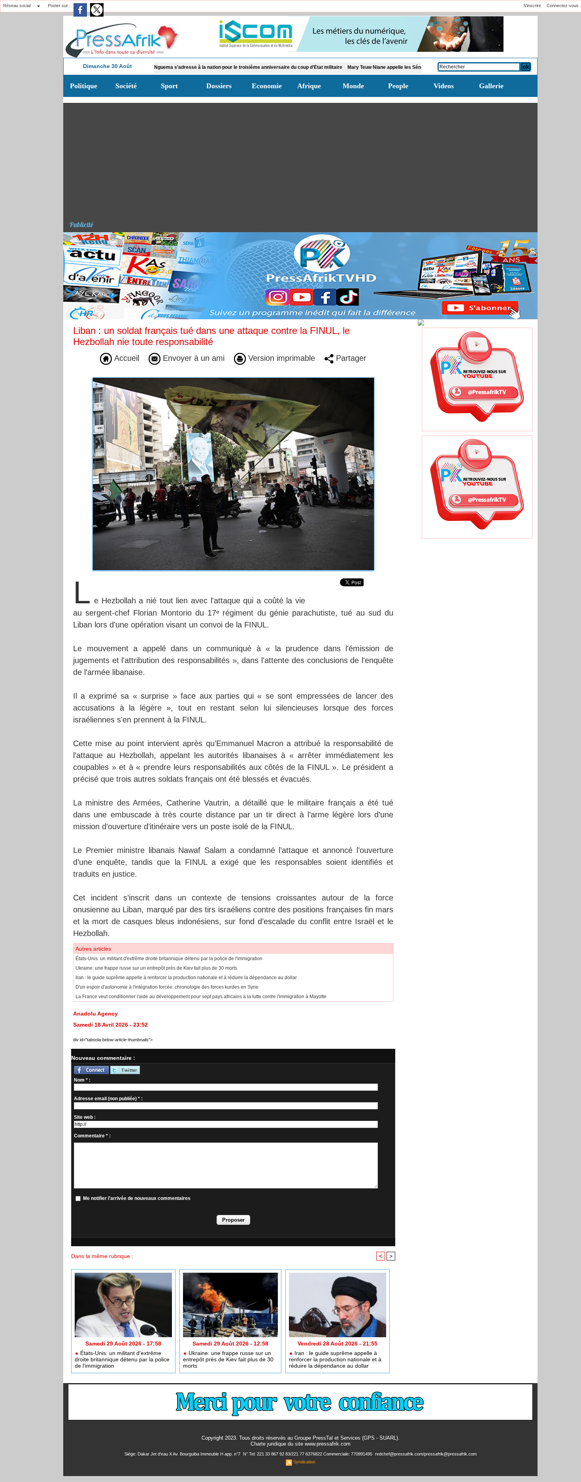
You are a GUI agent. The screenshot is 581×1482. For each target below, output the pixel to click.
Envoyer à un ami (192, 358)
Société (126, 86)
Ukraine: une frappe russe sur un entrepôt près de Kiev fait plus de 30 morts (156, 968)
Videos (444, 86)
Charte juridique (268, 1444)
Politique (83, 86)
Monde (353, 86)
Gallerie (491, 86)
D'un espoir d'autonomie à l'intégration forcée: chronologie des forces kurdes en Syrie (166, 987)
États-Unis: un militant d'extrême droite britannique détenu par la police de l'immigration (168, 958)
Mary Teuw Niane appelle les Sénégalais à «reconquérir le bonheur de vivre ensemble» (402, 67)
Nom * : (82, 1080)
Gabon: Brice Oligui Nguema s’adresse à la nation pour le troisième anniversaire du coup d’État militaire (183, 67)
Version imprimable (280, 358)
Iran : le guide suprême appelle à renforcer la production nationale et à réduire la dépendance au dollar (186, 977)
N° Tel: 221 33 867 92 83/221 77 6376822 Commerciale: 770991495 (308, 1454)
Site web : (85, 1117)
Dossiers (219, 86)
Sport (169, 86)
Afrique (309, 86)
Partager (350, 358)
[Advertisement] (303, 158)
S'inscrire (532, 5)
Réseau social (16, 5)
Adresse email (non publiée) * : (108, 1098)
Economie (267, 86)
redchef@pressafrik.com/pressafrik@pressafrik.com (426, 1454)
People (398, 86)
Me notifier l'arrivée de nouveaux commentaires (137, 1198)
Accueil (125, 358)
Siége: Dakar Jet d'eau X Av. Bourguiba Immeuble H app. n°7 (182, 1454)
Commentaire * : (92, 1136)
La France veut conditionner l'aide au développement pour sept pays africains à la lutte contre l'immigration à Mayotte (200, 996)
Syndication (304, 1461)
